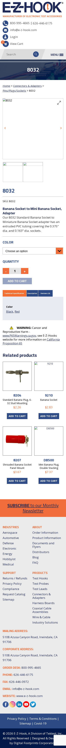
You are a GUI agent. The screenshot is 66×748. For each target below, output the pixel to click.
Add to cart (17, 281)
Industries (11, 527)
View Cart (13, 43)
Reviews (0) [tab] (45, 293)
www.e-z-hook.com (29, 696)
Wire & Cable (41, 617)
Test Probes (40, 584)
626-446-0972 (19, 682)
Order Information (45, 533)
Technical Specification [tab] (14, 293)
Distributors (40, 552)
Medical (8, 564)
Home (6, 86)
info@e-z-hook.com (23, 30)
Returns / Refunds (15, 578)
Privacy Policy (12, 584)
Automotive (11, 538)
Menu (55, 54)
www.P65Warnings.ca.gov (19, 336)
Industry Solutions (45, 622)
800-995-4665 (20, 23)
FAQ (35, 563)
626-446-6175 (42, 23)
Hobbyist (9, 559)
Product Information (46, 538)
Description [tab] (32, 293)
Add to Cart (48, 416)
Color (8, 242)
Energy (7, 554)
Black (9, 312)
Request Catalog (14, 594)
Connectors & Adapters (27, 86)
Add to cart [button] (17, 416)
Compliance (11, 589)
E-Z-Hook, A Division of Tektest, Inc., (38, 733)
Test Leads (39, 589)
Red (17, 312)
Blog (35, 557)
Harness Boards (43, 603)
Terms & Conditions (43, 719)
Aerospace (10, 533)
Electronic (9, 548)
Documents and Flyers (43, 545)
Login (14, 37)
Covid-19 (40, 723)
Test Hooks (40, 578)
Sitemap (8, 599)
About (37, 527)
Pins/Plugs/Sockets (14, 90)
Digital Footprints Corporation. (35, 743)
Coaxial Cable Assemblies (41, 610)
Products (40, 573)
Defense (8, 543)
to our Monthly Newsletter (33, 508)
